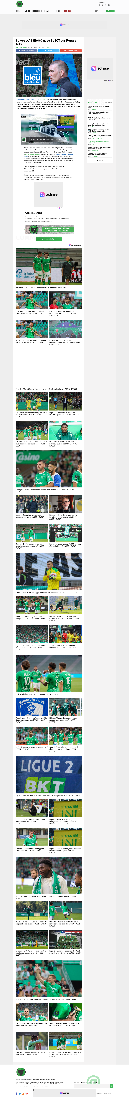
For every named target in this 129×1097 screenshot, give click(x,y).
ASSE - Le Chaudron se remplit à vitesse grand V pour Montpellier (98, 112)
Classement (24, 1079)
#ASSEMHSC (100, 115)
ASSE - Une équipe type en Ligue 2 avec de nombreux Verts (99, 118)
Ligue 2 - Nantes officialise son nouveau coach (98, 106)
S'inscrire (110, 11)
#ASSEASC (22, 47)
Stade (93, 115)
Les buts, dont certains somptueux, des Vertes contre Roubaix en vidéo (98, 124)
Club (17, 47)
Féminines (94, 126)
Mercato (52, 1082)
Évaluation (42, 1079)
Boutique (68, 11)
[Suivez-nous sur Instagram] (23, 1094)
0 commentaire (49, 47)
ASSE (46, 1086)
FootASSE (36, 1086)
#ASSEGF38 (99, 121)
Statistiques (95, 150)
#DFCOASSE (99, 138)
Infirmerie (27, 1082)
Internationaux (33, 1082)
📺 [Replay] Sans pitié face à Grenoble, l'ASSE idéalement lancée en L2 (98, 130)
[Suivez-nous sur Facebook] (16, 1094)
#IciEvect (47, 1079)
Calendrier (29, 1079)
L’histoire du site (107, 1093)
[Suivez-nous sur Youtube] (26, 1094)
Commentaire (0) (48, 239)
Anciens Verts (95, 156)
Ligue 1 (38, 1083)
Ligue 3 (57, 1082)
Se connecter (100, 11)
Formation (21, 1082)
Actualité (18, 1079)
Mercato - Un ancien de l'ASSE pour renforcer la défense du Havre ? (97, 154)
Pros (93, 121)
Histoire (27, 1083)
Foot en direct (52, 1086)
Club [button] (59, 11)
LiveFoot (42, 1086)
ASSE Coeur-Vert (57, 1083)
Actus (27, 11)
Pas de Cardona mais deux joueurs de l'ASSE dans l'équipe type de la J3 (100, 148)
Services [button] (49, 11)
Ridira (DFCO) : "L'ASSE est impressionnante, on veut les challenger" (100, 136)
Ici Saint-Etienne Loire (28, 1086)
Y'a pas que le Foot (20, 1083)
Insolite (61, 1082)
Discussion (37, 11)
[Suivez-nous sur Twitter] (20, 1094)
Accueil (19, 11)
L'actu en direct (107, 102)
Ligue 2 (94, 109)
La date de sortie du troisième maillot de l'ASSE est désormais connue (98, 142)
